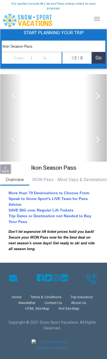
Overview (15, 179)
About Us (78, 303)
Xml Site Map (68, 308)
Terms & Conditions (45, 297)
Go (98, 57)
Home (16, 297)
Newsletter (26, 303)
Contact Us (53, 303)
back (5, 171)
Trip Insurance (82, 297)
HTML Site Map (37, 308)
